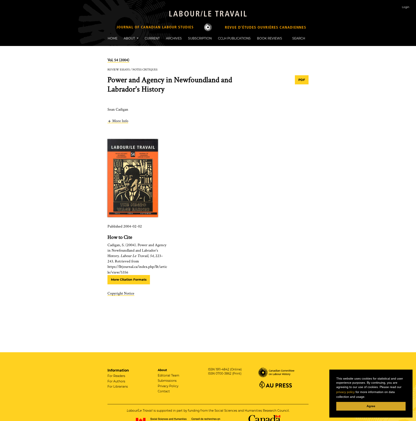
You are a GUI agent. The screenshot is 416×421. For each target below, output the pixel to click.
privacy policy (345, 392)
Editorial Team (168, 375)
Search (298, 38)
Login (405, 7)
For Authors (116, 381)
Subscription (200, 38)
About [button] (130, 38)
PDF (301, 80)
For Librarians (117, 386)
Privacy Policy (168, 386)
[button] (117, 120)
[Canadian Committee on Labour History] (276, 372)
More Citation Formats (128, 280)
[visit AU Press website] (275, 384)
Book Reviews (269, 38)
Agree (371, 406)
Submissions (167, 380)
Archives (174, 38)
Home (112, 38)
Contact (164, 391)
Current (152, 38)
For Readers (116, 376)
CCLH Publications (234, 38)
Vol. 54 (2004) (118, 59)
